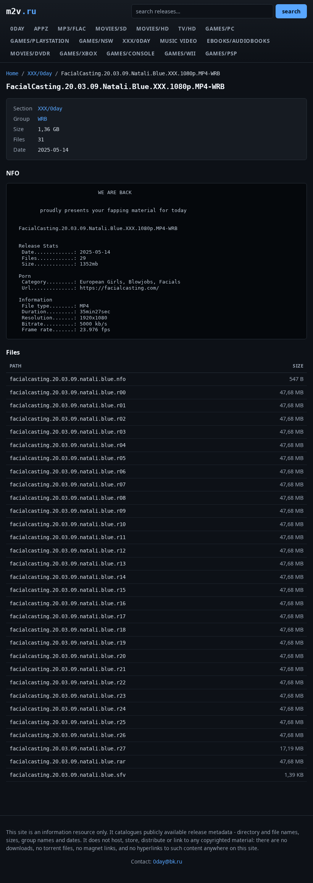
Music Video (178, 40)
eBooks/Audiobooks (238, 40)
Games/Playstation (39, 40)
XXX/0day (136, 40)
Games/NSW (96, 40)
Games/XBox (78, 53)
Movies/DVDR (30, 53)
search (291, 11)
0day (17, 28)
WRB (42, 119)
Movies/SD (111, 28)
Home (12, 73)
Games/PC (219, 28)
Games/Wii (180, 53)
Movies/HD (152, 28)
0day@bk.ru (167, 861)
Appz (41, 28)
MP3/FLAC (72, 28)
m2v (21, 11)
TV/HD (187, 28)
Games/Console (130, 53)
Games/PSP (221, 53)
